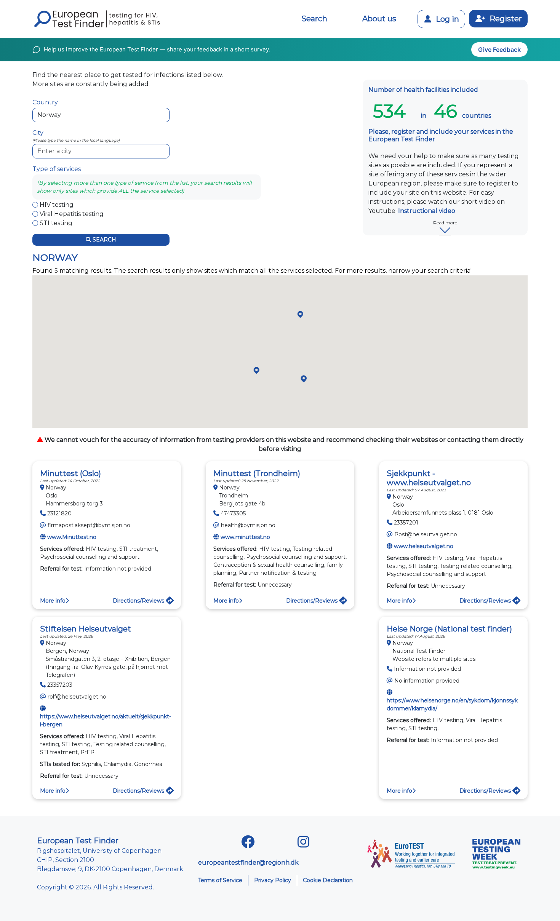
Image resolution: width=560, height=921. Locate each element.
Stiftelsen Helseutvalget (85, 628)
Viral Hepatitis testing (72, 213)
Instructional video (426, 210)
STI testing (56, 223)
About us (379, 18)
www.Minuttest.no (71, 537)
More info (53, 600)
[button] (300, 314)
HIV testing (57, 204)
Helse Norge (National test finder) (449, 628)
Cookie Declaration (328, 880)
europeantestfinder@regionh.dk (248, 862)
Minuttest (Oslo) (70, 473)
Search (314, 18)
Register (505, 18)
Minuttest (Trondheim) (256, 473)
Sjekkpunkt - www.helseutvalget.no (429, 478)
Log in (446, 19)
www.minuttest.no (245, 537)
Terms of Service (220, 880)
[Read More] (445, 235)
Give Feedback (499, 49)
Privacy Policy (272, 880)
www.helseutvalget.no (423, 546)
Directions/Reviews (139, 600)
